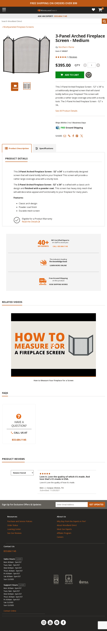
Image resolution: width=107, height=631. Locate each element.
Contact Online (10, 611)
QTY (77, 65)
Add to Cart (71, 74)
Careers (60, 537)
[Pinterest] (57, 622)
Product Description (19, 148)
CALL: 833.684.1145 (60, 246)
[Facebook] (63, 622)
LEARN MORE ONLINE (58, 265)
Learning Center (14, 529)
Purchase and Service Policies (19, 521)
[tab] (17, 148)
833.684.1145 (19, 439)
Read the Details (30, 221)
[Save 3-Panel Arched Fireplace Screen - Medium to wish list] (88, 75)
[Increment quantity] (98, 65)
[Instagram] (44, 622)
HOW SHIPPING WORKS (58, 284)
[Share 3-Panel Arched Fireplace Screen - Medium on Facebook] (73, 136)
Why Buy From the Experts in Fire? (71, 521)
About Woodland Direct (67, 525)
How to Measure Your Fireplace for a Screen (53, 380)
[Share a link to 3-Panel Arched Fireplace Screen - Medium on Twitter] (81, 136)
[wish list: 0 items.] (93, 9)
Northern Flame (66, 47)
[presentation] (27, 86)
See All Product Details (66, 110)
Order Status (12, 525)
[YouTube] (50, 622)
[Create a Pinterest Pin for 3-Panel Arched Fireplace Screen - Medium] (77, 136)
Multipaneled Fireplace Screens (18, 26)
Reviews (73, 57)
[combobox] (53, 21)
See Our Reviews (14, 533)
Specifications (46, 148)
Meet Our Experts (64, 529)
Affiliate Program (64, 533)
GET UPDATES (96, 504)
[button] (64, 136)
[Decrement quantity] (85, 65)
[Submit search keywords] (104, 21)
